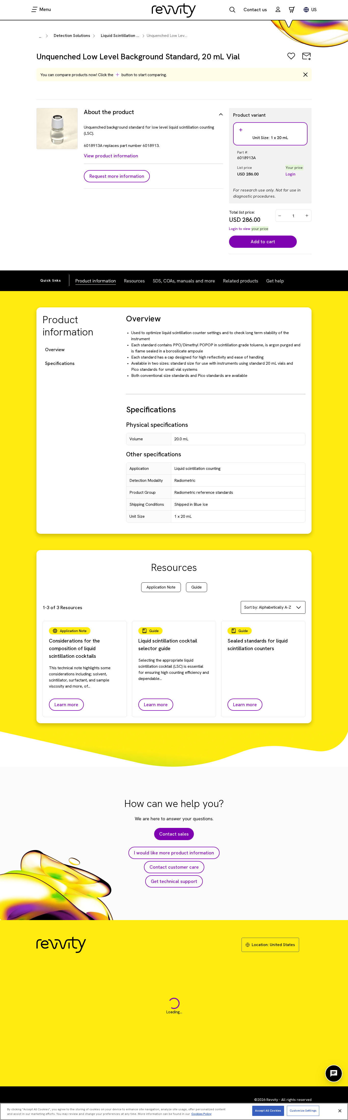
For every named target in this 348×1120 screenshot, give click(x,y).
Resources (134, 281)
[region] (174, 1111)
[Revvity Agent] (334, 1073)
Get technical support (174, 881)
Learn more (66, 704)
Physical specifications (157, 425)
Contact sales (174, 834)
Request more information (116, 176)
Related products (240, 281)
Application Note (161, 587)
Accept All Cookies (268, 1110)
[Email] (306, 59)
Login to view (239, 228)
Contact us (255, 9)
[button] (278, 10)
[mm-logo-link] (174, 10)
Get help (275, 281)
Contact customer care (174, 867)
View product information (111, 156)
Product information (95, 281)
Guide (196, 587)
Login (291, 174)
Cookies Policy (201, 1114)
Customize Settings (303, 1110)
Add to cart (263, 241)
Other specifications (153, 454)
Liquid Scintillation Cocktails (127, 35)
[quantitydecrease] (280, 216)
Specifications (60, 363)
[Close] (339, 1110)
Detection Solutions (72, 35)
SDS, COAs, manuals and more (184, 281)
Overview (55, 349)
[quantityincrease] (307, 216)
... (40, 36)
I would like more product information (174, 853)
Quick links (50, 280)
